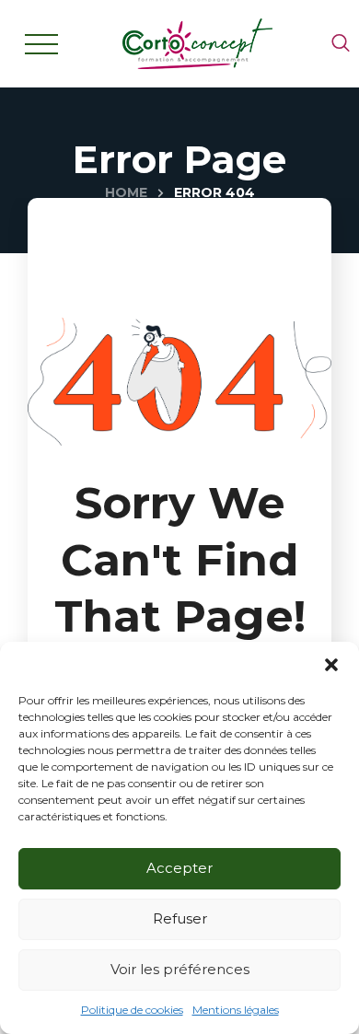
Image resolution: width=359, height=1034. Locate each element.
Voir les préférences (179, 969)
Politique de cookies (132, 1010)
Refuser (180, 918)
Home (126, 192)
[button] (331, 665)
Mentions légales (235, 1010)
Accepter (179, 868)
